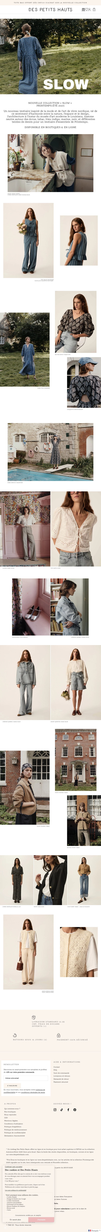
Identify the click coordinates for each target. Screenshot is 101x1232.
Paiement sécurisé (61, 1082)
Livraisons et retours (62, 1076)
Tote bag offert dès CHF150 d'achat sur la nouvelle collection (50, 3)
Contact (57, 1067)
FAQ (55, 1070)
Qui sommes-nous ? (12, 1109)
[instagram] (55, 1109)
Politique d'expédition (12, 1127)
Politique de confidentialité (14, 1133)
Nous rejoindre (10, 1115)
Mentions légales (11, 1121)
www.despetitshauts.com (47, 1160)
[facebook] (68, 1109)
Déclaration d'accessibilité (14, 1136)
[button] (94, 1230)
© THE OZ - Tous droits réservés (18, 1225)
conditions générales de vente (33, 1092)
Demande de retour (61, 1079)
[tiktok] (61, 1109)
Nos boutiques (10, 1112)
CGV (6, 1118)
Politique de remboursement (15, 1130)
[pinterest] (74, 1109)
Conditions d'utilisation (13, 1124)
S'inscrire (12, 1086)
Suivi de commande (61, 1073)
